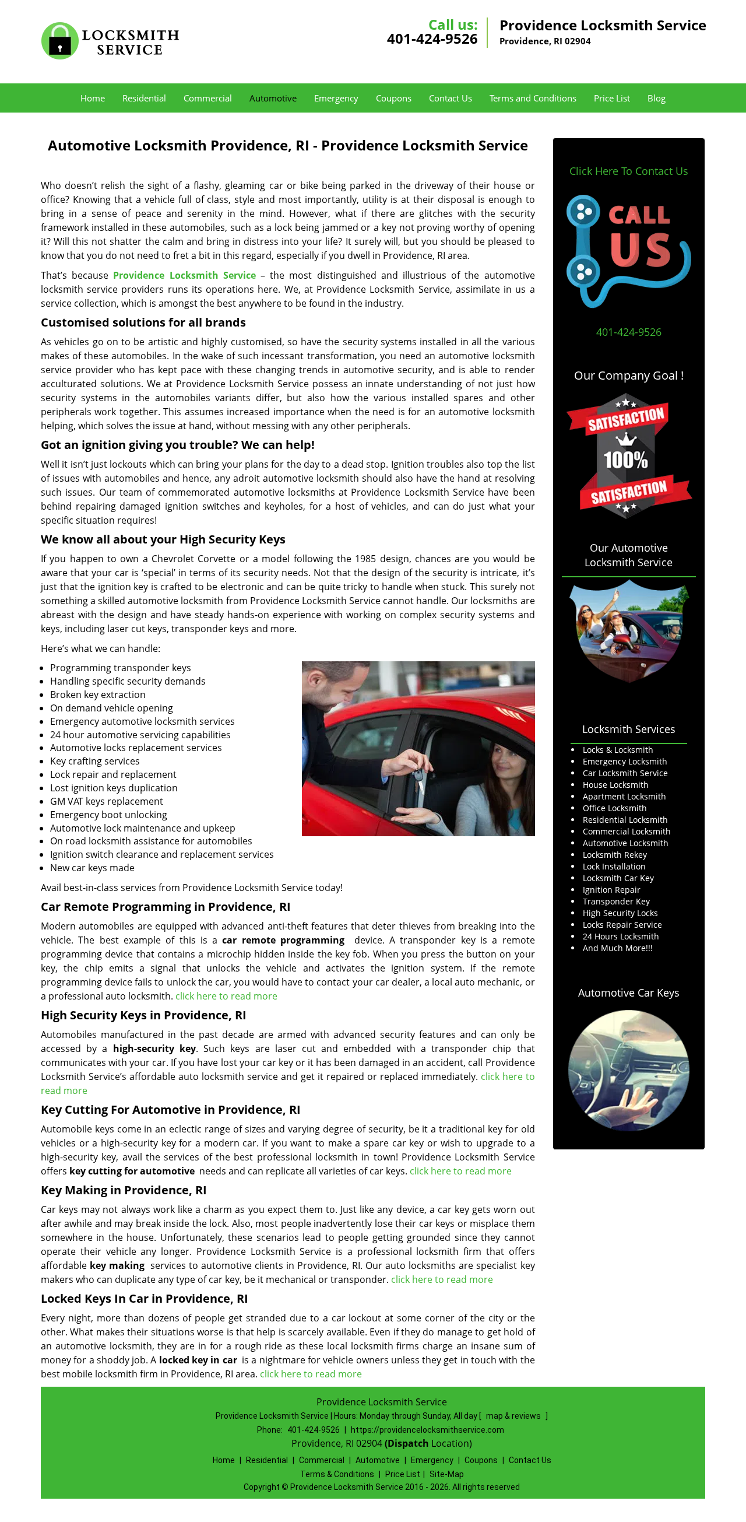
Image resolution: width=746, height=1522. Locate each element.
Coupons (393, 98)
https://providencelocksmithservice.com (427, 1430)
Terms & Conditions (337, 1474)
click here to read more (226, 996)
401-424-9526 (432, 38)
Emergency (336, 98)
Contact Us (450, 98)
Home (92, 98)
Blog (657, 98)
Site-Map (447, 1474)
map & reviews (514, 1416)
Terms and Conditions (533, 98)
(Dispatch (408, 1443)
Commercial (208, 98)
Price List (612, 98)
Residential (144, 98)
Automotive (273, 98)
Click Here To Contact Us (628, 171)
